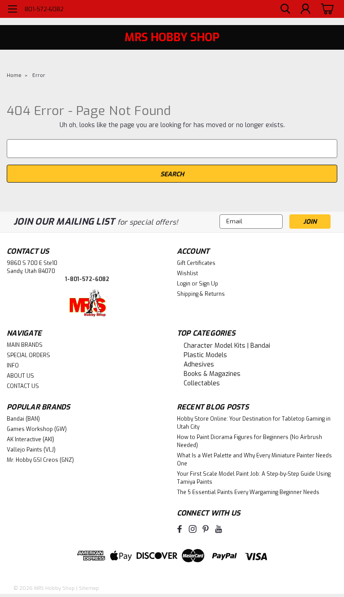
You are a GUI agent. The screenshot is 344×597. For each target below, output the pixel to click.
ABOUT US (20, 376)
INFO (13, 365)
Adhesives (199, 364)
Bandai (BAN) (23, 418)
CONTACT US (23, 386)
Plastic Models (205, 355)
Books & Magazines (212, 374)
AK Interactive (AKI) (30, 439)
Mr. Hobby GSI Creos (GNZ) (40, 460)
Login (183, 283)
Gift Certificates (196, 263)
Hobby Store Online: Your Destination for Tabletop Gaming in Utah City (254, 423)
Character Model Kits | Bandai (227, 345)
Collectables (202, 383)
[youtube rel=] (219, 529)
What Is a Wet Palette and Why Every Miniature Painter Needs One (254, 459)
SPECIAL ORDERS (28, 355)
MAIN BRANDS (25, 345)
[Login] (305, 9)
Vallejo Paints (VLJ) (31, 449)
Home (14, 75)
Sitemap (89, 588)
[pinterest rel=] (206, 529)
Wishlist (187, 273)
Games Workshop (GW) (37, 429)
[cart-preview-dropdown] (325, 8)
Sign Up (208, 283)
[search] (285, 9)
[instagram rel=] (193, 529)
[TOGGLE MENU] (12, 10)
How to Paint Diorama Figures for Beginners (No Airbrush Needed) (249, 441)
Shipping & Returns (201, 294)
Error (38, 75)
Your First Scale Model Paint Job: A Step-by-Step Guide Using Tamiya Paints (254, 478)
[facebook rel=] (180, 529)
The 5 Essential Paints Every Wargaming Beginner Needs (248, 492)
